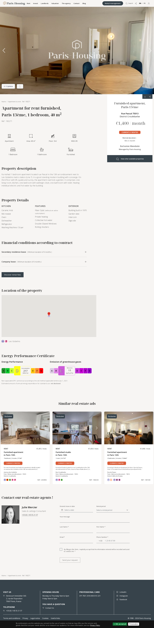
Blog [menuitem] (84, 3)
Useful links (55, 618)
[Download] (144, 96)
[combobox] (99, 541)
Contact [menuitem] (77, 3)
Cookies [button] (45, 618)
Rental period (101, 506)
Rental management (113, 3)
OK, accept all (120, 624)
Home (4, 576)
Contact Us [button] (49, 608)
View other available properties (132, 159)
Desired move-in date (67, 506)
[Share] (149, 96)
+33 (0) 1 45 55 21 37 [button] (30, 515)
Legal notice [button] (35, 618)
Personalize (133, 624)
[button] (149, 3)
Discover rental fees (12, 274)
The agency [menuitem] (66, 3)
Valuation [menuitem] (55, 3)
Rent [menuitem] (28, 3)
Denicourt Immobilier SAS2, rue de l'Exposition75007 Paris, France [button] (16, 599)
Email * (62, 537)
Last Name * (64, 527)
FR (144, 3)
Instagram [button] (124, 596)
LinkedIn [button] (123, 592)
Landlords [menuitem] (45, 3)
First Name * (100, 527)
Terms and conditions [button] (11, 618)
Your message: (65, 517)
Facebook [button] (123, 599)
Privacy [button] (25, 618)
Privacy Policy (95, 625)
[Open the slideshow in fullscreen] (20, 86)
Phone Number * (102, 537)
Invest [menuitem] (35, 3)
